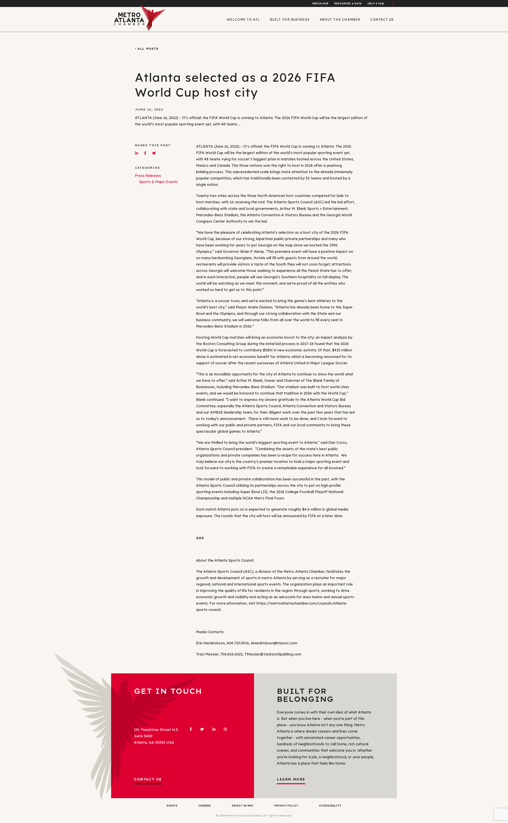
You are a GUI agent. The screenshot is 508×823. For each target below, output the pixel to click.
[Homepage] (147, 19)
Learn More (291, 779)
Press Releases (148, 175)
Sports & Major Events (158, 181)
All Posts (148, 48)
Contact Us (148, 779)
